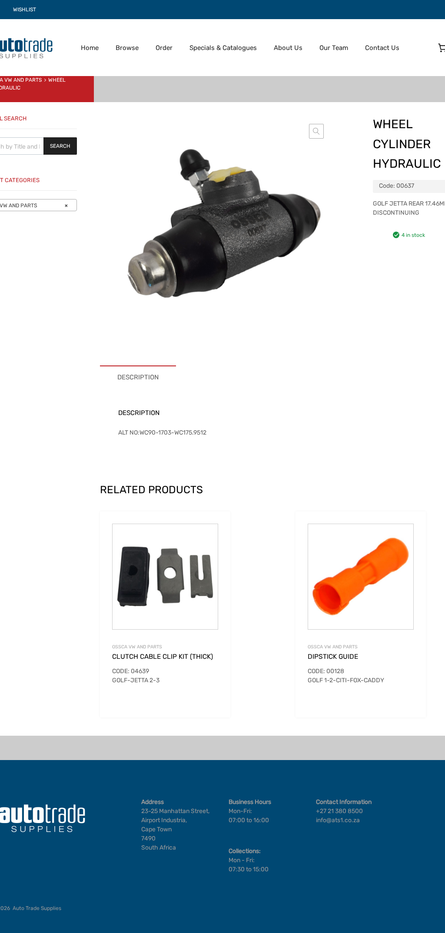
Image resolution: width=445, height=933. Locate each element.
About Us (288, 48)
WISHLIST (24, 10)
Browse (127, 48)
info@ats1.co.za (338, 820)
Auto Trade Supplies (37, 908)
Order (164, 48)
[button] (316, 131)
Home (90, 48)
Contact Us (382, 48)
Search (60, 146)
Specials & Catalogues (223, 48)
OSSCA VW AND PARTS (137, 647)
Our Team (333, 48)
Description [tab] (138, 377)
